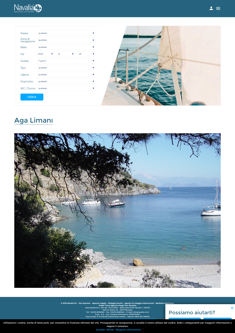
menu (218, 8)
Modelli (152, 319)
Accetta (100, 329)
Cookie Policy (86, 319)
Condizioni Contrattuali (137, 319)
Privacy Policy (99, 319)
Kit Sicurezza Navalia (117, 319)
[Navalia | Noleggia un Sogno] (28, 11)
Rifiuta (110, 329)
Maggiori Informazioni (128, 329)
